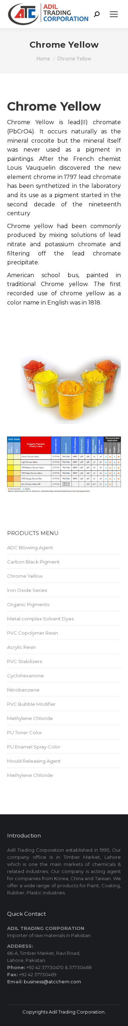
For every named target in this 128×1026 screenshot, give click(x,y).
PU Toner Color (24, 732)
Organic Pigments (28, 604)
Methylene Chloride (30, 718)
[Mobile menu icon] (114, 14)
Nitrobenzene (23, 690)
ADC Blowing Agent (30, 547)
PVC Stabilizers (24, 661)
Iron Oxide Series (27, 590)
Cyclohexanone (25, 675)
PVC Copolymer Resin (32, 633)
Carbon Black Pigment (33, 562)
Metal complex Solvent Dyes (40, 619)
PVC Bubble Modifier (31, 704)
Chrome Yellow (25, 576)
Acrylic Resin (21, 647)
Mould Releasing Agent (34, 761)
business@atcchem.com (52, 981)
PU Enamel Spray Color (33, 747)
